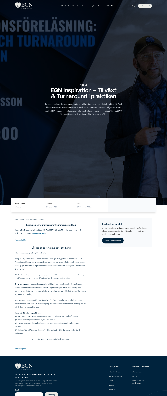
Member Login (137, 372)
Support (135, 376)
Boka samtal (145, 6)
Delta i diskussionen (113, 240)
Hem (16, 220)
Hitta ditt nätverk (63, 6)
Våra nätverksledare (79, 6)
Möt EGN (109, 6)
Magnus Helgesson (39, 233)
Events (100, 6)
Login (134, 6)
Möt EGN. (112, 389)
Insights (92, 6)
